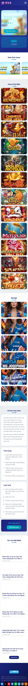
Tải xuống (6, 100)
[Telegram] (19, 684)
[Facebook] (2, 684)
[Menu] (25, 2)
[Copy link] (26, 684)
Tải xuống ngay (10, 31)
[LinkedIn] (12, 684)
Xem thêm (6, 314)
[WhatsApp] (15, 684)
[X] (5, 684)
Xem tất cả (14, 657)
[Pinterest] (8, 684)
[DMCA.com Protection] (14, 671)
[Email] (22, 684)
